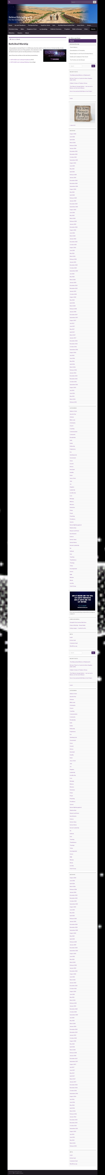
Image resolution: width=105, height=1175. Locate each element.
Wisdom (72, 577)
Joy (70, 484)
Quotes (72, 522)
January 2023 (73, 224)
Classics (19, 33)
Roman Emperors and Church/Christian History (81, 53)
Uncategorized (73, 568)
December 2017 (73, 314)
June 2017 (72, 326)
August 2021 (73, 247)
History (71, 466)
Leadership (72, 490)
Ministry (72, 501)
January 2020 (73, 282)
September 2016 (74, 349)
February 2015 (73, 402)
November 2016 (73, 343)
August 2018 (73, 297)
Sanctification (73, 533)
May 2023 (72, 215)
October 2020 (73, 268)
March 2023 (72, 218)
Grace (89, 25)
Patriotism (72, 507)
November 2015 (73, 378)
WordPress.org (73, 646)
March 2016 (72, 367)
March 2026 (72, 142)
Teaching (72, 557)
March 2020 (72, 279)
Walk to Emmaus (77, 29)
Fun (71, 452)
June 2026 (72, 136)
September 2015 (74, 384)
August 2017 (73, 320)
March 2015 (72, 399)
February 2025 (73, 174)
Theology (72, 562)
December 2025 (73, 151)
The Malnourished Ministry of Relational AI (80, 75)
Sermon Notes (73, 542)
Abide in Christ (73, 411)
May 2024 (72, 192)
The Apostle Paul (33, 25)
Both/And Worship (74, 44)
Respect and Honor (74, 530)
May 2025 (72, 168)
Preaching (72, 516)
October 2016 (73, 346)
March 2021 (72, 256)
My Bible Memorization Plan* (66, 25)
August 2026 (73, 133)
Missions (72, 504)
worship (72, 583)
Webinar (20, 62)
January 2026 (73, 148)
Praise (71, 510)
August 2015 (73, 387)
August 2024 (73, 189)
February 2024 (73, 198)
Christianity (72, 422)
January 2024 (73, 200)
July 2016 (72, 355)
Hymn (71, 475)
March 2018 (72, 305)
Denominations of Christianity (77, 50)
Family (71, 443)
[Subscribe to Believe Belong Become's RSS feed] (9, 2)
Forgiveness (73, 449)
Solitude (72, 551)
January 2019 (73, 291)
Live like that (73, 492)
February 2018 (73, 308)
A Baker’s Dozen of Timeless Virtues (78, 83)
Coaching (72, 428)
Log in (71, 98)
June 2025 (72, 166)
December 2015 (73, 375)
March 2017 (72, 335)
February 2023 (73, 221)
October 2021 (73, 244)
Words (71, 580)
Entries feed (73, 640)
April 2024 (72, 195)
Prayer (71, 513)
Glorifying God (73, 455)
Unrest (71, 571)
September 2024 (74, 186)
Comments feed (74, 643)
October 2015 (73, 381)
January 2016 (73, 373)
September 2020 (74, 270)
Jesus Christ (80, 25)
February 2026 (73, 145)
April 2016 (72, 364)
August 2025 (73, 163)
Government (73, 457)
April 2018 (72, 303)
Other (86, 29)
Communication (73, 431)
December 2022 (73, 227)
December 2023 (73, 203)
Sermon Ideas (73, 539)
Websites (11, 33)
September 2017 (74, 317)
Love (71, 495)
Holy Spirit (72, 469)
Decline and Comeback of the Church (79, 56)
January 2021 (73, 262)
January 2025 (73, 177)
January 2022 (73, 238)
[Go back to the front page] (52, 13)
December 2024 (73, 180)
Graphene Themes (19, 1173)
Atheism (72, 417)
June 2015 (72, 393)
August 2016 (73, 352)
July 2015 (72, 390)
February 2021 (73, 259)
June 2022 (72, 233)
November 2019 (73, 288)
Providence (72, 519)
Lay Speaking (43, 29)
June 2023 (72, 212)
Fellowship (72, 446)
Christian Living (13, 29)
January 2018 (73, 311)
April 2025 (72, 171)
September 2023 (74, 206)
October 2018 (73, 294)
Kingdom (72, 487)
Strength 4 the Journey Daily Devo (78, 622)
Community (72, 434)
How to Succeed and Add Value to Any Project (81, 91)
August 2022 (73, 230)
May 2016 (72, 361)
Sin (70, 548)
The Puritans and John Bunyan (77, 60)
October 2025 (73, 157)
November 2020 (73, 265)
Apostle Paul (73, 414)
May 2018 (72, 300)
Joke (71, 481)
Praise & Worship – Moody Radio (77, 625)
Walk (71, 574)
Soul (71, 554)
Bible (22, 29)
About (27, 33)
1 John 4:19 (72, 125)
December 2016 (73, 340)
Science (72, 536)
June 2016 (72, 358)
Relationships (73, 527)
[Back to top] (101, 1171)
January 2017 (73, 338)
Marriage (72, 498)
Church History (73, 47)
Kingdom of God (32, 29)
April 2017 (72, 332)
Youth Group (73, 586)
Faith (71, 440)
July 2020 (72, 273)
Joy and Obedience (20, 25)
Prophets (67, 29)
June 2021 (72, 250)
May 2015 (72, 396)
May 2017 (72, 329)
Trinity (71, 565)
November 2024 (73, 183)
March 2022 (72, 235)
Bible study (72, 420)
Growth (72, 463)
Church (93, 29)
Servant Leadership (74, 545)
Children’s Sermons (55, 29)
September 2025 (74, 160)
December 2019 (73, 285)
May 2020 (72, 276)
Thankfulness (73, 560)
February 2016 (73, 370)
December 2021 (73, 241)
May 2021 (72, 253)
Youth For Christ (45, 25)
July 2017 (72, 323)
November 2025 (73, 154)
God (53, 25)
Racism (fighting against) (76, 525)
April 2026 (72, 139)
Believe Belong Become (20, 17)
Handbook (20, 59)
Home (10, 25)
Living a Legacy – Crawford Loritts (78, 628)
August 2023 (73, 209)
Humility (72, 472)
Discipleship (73, 437)
